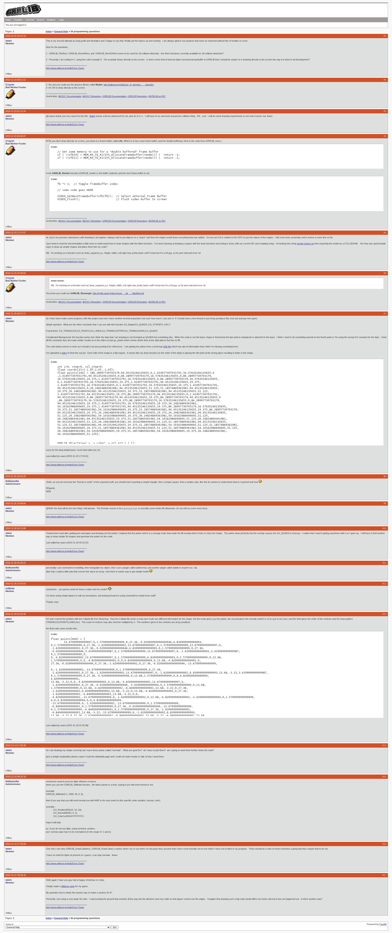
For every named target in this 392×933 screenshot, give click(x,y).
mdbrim (10, 588)
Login (61, 20)
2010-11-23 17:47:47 (15, 232)
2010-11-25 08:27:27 (15, 313)
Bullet (92, 116)
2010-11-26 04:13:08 (15, 528)
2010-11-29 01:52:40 (15, 614)
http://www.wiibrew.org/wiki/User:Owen (65, 68)
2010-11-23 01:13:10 (15, 111)
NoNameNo (12, 481)
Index (8, 20)
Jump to (9, 924)
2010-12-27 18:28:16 (15, 875)
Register (51, 20)
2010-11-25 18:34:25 (15, 476)
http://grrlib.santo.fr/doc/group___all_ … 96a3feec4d (118, 293)
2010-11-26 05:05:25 (15, 563)
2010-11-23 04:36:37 (15, 136)
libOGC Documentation (70, 96)
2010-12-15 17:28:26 (15, 844)
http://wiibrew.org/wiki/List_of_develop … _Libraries (129, 84)
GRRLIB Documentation (114, 96)
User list (30, 20)
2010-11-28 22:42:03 (15, 583)
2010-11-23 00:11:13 (15, 80)
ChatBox (18, 20)
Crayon (10, 84)
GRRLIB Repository (137, 96)
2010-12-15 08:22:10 (15, 776)
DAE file (167, 346)
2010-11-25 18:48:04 (15, 503)
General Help (61, 31)
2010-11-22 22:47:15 (15, 36)
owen (9, 40)
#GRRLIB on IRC (157, 96)
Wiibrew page (68, 886)
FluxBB (382, 924)
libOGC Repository (92, 96)
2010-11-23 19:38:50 (15, 273)
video (64, 353)
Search (40, 20)
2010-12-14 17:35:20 (15, 745)
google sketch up (305, 243)
